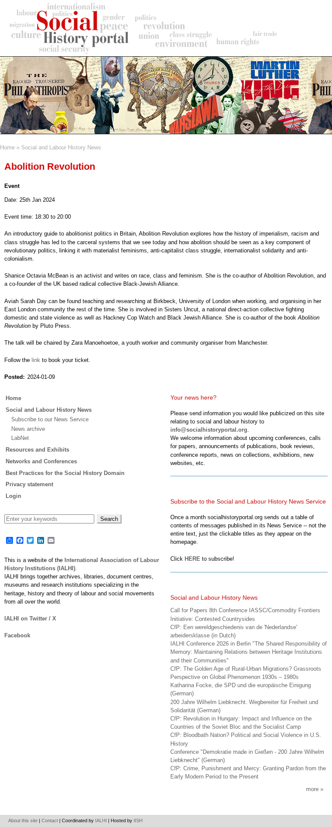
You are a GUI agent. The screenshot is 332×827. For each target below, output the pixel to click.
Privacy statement (29, 484)
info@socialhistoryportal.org (208, 429)
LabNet (20, 438)
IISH (138, 820)
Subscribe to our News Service (50, 419)
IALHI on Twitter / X (30, 618)
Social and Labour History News (61, 147)
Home (7, 147)
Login (13, 496)
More (312, 789)
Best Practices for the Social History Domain (65, 473)
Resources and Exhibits (37, 449)
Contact (50, 820)
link (37, 360)
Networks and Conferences (41, 461)
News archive (28, 429)
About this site (23, 820)
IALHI (101, 820)
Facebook (17, 635)
